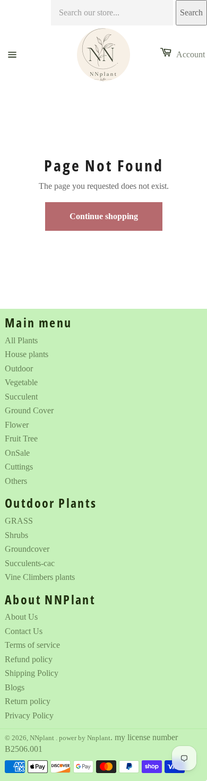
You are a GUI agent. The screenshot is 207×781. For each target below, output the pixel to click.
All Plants (21, 340)
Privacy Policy (29, 715)
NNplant (43, 738)
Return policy (27, 701)
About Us (21, 616)
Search (191, 12)
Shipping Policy (31, 673)
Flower (17, 424)
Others (16, 480)
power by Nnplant (84, 738)
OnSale (17, 452)
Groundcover (27, 548)
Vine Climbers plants (40, 577)
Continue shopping (104, 216)
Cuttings (19, 466)
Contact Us (23, 631)
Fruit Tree (21, 438)
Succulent (21, 396)
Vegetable (21, 382)
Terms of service (32, 644)
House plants (26, 354)
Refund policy (29, 659)
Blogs (14, 687)
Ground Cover (29, 410)
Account (190, 54)
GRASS (19, 520)
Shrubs (16, 535)
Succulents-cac (30, 563)
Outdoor (19, 368)
